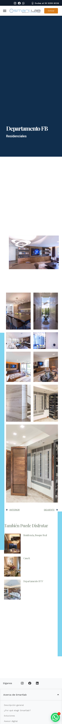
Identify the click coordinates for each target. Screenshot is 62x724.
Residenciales (16, 136)
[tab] (31, 694)
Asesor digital (11, 721)
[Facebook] (19, 3)
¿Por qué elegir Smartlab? (17, 710)
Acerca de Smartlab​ (15, 694)
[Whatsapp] (23, 3)
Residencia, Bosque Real (35, 535)
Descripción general (14, 705)
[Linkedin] (37, 683)
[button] (45, 3)
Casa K (26, 558)
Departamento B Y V (33, 581)
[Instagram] (15, 3)
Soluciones (9, 715)
